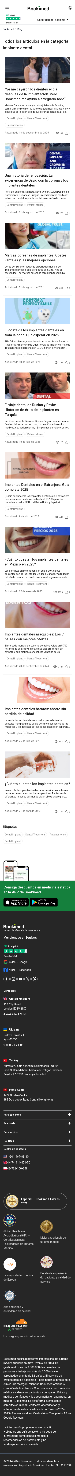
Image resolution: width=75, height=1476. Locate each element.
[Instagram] (13, 979)
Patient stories (15, 125)
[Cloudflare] (24, 1325)
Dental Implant (15, 118)
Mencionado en (14, 937)
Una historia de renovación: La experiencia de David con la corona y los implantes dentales (36, 180)
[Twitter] (27, 979)
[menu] (7, 8)
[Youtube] (20, 979)
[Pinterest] (34, 979)
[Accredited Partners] (46, 1262)
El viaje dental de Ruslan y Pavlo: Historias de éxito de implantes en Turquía (32, 410)
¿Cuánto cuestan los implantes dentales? (37, 784)
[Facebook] (6, 979)
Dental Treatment (37, 118)
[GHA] (9, 1220)
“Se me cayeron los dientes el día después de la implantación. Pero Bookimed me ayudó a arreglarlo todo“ (35, 94)
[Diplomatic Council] (9, 1295)
